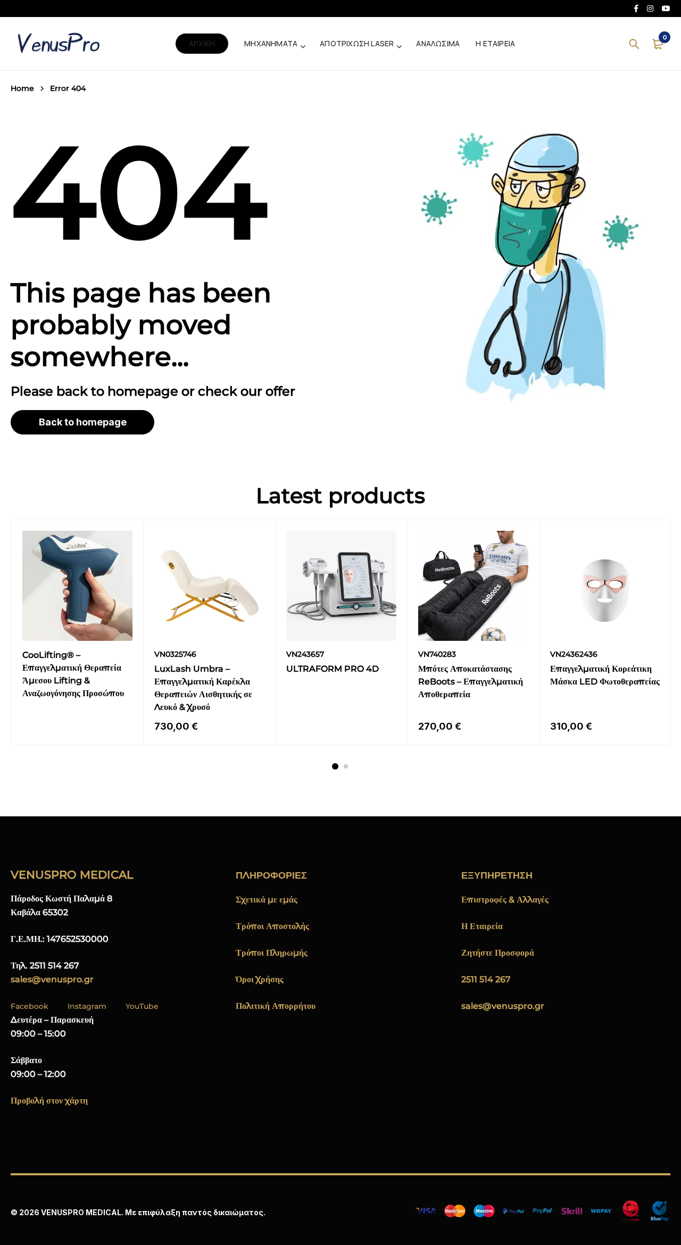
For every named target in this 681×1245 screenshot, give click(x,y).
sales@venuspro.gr (52, 979)
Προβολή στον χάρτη (49, 1101)
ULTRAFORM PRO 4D (332, 669)
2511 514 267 (486, 979)
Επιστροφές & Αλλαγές (505, 900)
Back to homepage (83, 422)
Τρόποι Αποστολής (272, 926)
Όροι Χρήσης (260, 979)
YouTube (142, 1006)
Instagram (87, 1006)
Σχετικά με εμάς (266, 900)
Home (22, 88)
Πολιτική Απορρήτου (275, 1006)
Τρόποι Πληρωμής (272, 953)
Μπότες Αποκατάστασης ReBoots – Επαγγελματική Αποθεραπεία (470, 681)
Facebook (29, 1006)
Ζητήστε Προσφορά (497, 953)
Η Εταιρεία (482, 926)
